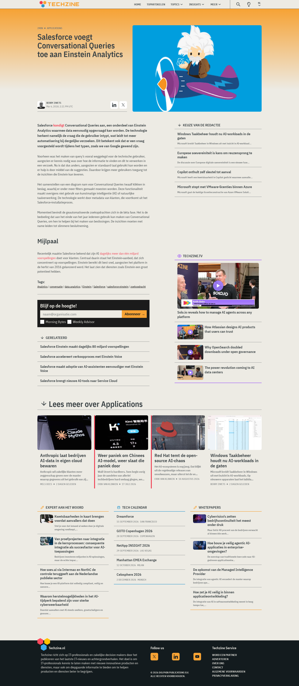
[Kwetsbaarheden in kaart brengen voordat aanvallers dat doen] (46, 522)
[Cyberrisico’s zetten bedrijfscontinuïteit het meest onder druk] (199, 524)
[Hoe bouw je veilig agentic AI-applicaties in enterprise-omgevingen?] (199, 551)
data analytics (72, 286)
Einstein (86, 286)
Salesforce (99, 286)
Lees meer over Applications (96, 404)
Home (137, 4)
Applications (54, 28)
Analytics (42, 286)
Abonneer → (135, 314)
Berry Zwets (217, 484)
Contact (217, 667)
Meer (214, 4)
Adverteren (220, 659)
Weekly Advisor (84, 321)
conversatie (56, 286)
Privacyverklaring (225, 675)
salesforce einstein (117, 286)
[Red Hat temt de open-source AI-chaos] (178, 432)
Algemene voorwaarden (228, 671)
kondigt (58, 125)
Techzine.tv (193, 256)
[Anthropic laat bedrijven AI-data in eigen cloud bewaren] (64, 432)
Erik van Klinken (108, 484)
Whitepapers (210, 507)
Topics (175, 4)
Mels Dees (46, 484)
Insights (195, 4)
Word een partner (224, 655)
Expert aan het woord (65, 507)
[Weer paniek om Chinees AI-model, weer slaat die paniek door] (121, 432)
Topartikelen (156, 4)
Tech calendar (134, 507)
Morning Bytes (56, 321)
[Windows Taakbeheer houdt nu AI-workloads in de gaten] (235, 432)
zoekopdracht (138, 286)
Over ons (218, 663)
